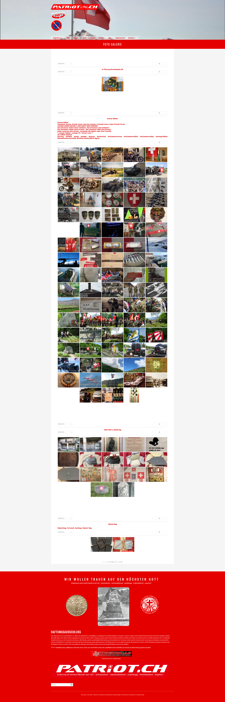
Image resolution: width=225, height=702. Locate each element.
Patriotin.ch (103, 695)
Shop (85, 38)
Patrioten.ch (109, 695)
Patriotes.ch (126, 695)
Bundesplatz (57, 38)
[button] (139, 38)
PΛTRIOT (121, 562)
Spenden (92, 38)
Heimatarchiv (120, 38)
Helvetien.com (140, 695)
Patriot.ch (96, 695)
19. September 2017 (112, 562)
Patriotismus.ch (118, 695)
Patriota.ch (133, 695)
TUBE (68, 38)
